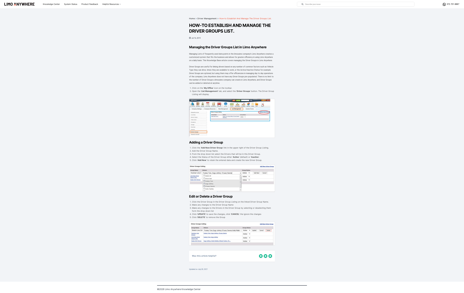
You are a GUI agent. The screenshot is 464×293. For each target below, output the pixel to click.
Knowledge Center (51, 4)
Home (192, 18)
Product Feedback (89, 4)
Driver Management (207, 18)
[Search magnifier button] (302, 4)
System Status (70, 4)
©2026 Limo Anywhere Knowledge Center (179, 289)
